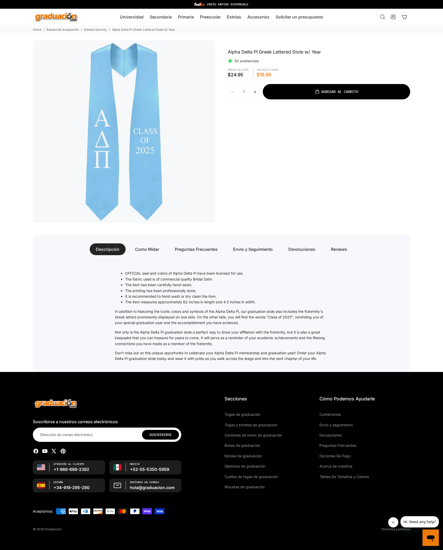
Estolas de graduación (243, 456)
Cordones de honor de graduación (253, 435)
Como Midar (147, 249)
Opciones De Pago (335, 456)
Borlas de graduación (242, 445)
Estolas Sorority (95, 30)
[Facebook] (36, 451)
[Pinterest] (63, 451)
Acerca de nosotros (335, 466)
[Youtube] (45, 451)
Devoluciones (301, 249)
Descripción (107, 249)
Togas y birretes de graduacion (251, 424)
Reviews (339, 249)
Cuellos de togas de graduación (251, 476)
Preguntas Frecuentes (196, 249)
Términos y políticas (395, 529)
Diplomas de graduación (245, 466)
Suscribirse (160, 434)
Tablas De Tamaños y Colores (344, 476)
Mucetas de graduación (245, 487)
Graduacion (53, 529)
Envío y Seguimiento (253, 249)
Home (37, 30)
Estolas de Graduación (63, 30)
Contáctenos (330, 414)
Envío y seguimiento (336, 424)
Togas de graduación (242, 414)
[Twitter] (54, 451)
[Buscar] (382, 17)
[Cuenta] (393, 17)
